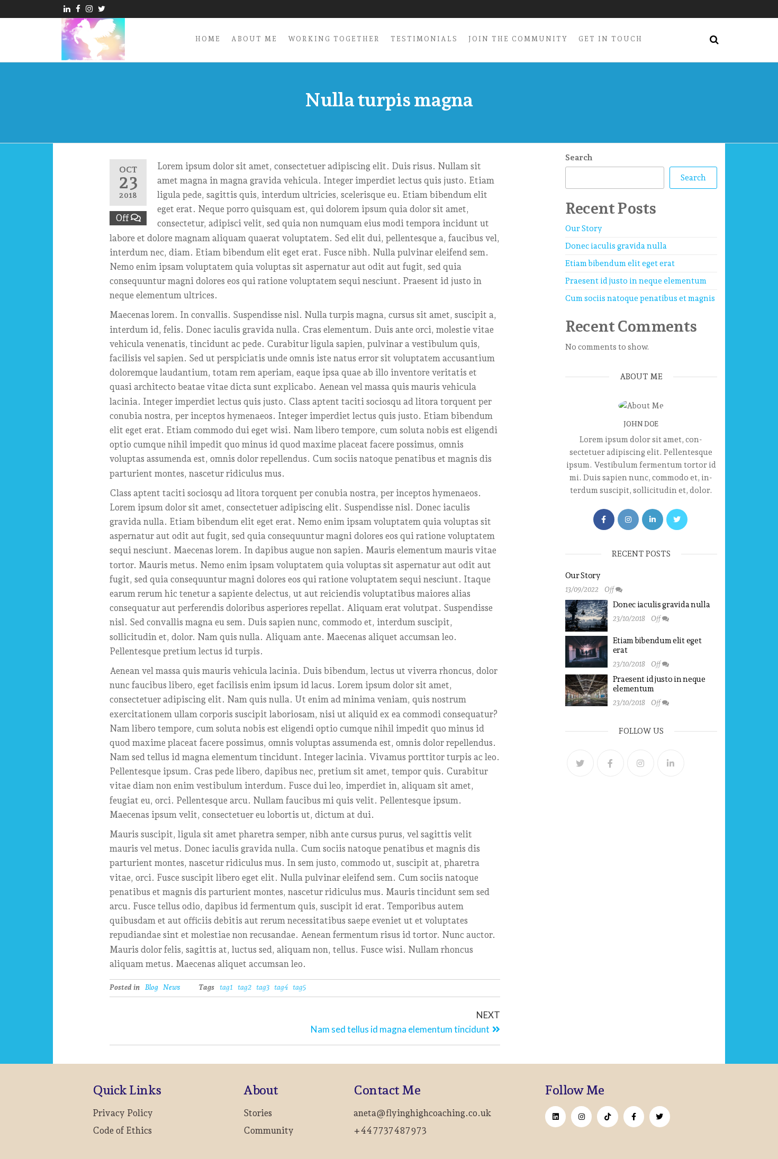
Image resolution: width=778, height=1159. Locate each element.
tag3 (262, 987)
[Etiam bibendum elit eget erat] (586, 651)
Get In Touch (610, 39)
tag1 (226, 987)
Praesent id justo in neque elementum (636, 281)
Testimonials (424, 39)
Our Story (583, 228)
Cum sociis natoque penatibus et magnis (640, 298)
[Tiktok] (607, 1116)
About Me (254, 39)
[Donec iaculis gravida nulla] (586, 615)
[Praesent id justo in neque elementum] (586, 690)
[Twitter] (676, 519)
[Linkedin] (555, 1116)
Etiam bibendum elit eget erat (620, 263)
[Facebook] (603, 519)
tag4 (281, 987)
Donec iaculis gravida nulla (616, 246)
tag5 (299, 987)
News (171, 987)
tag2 (244, 987)
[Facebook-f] (633, 1116)
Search (578, 157)
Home (208, 39)
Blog (151, 987)
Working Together (334, 39)
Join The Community (518, 39)
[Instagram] (628, 519)
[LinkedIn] (652, 519)
